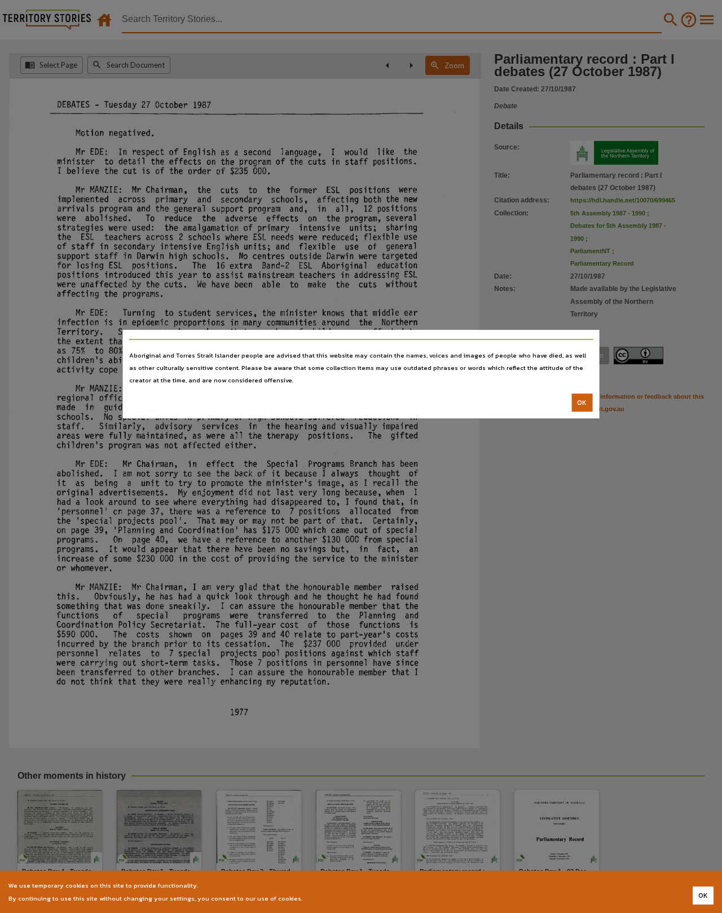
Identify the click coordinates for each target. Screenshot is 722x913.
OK (582, 403)
